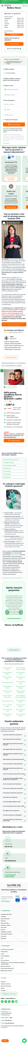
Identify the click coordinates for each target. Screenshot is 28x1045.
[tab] (2, 5)
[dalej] (25, 342)
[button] (14, 734)
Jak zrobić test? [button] (7, 468)
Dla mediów (3, 936)
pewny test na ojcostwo (14, 265)
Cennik (2, 953)
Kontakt (2, 988)
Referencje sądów (13, 650)
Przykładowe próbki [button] (8, 462)
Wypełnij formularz (14, 44)
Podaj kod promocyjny (11, 119)
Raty (2, 958)
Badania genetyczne (5, 966)
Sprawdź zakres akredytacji (11, 178)
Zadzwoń (5, 1040)
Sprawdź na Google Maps (13, 48)
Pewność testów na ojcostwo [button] (10, 459)
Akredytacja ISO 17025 (6, 914)
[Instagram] (9, 1001)
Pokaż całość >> (6, 143)
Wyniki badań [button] (7, 474)
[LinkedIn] (2, 1001)
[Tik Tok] (12, 1001)
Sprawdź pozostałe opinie (13, 618)
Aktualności (3, 938)
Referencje (3, 920)
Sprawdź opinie (11, 357)
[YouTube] (16, 1001)
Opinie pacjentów (5, 923)
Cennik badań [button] (7, 471)
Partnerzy (3, 929)
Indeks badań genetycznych (7, 968)
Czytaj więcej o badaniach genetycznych (12, 578)
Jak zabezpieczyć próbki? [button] (9, 465)
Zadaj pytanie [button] (7, 477)
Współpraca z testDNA (6, 931)
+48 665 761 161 (14, 34)
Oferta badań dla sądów (6, 934)
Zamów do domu (15, 440)
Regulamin (3, 981)
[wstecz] (2, 342)
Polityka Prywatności (5, 983)
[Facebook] (5, 1001)
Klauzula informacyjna (6, 986)
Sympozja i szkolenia (5, 925)
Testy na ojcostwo (5, 960)
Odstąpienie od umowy (9, 994)
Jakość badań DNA (5, 918)
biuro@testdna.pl (10, 860)
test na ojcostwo (13, 259)
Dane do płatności (5, 956)
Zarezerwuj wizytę (15, 124)
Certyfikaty (3, 916)
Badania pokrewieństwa (6, 970)
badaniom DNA (15, 554)
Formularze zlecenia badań (7, 949)
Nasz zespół (3, 927)
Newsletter (3, 990)
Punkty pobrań (4, 951)
